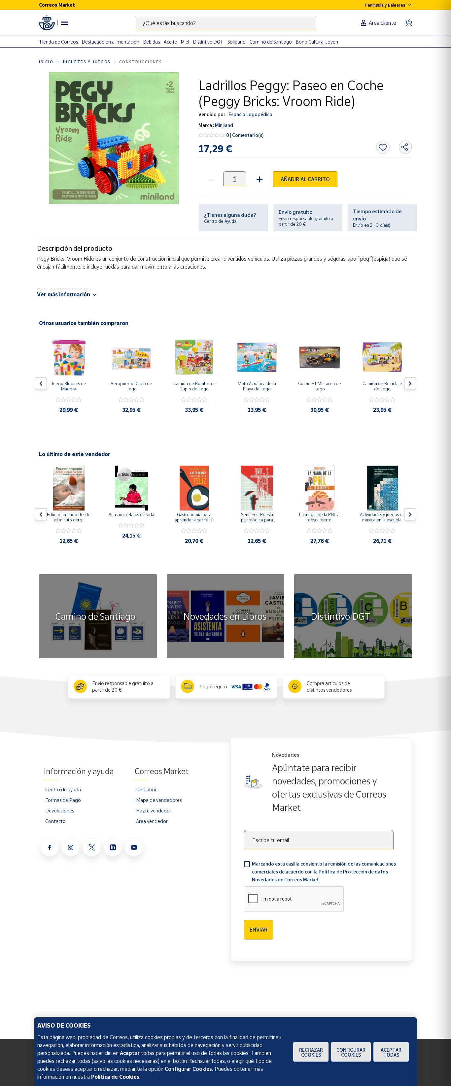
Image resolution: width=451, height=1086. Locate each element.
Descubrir (146, 789)
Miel (185, 42)
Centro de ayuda (63, 789)
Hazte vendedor (153, 810)
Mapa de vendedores (159, 800)
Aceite (170, 42)
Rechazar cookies (311, 1052)
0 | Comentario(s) (245, 135)
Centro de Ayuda (220, 221)
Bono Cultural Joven (317, 42)
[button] (258, 178)
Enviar (258, 929)
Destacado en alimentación (110, 42)
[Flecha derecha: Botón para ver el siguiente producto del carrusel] (410, 383)
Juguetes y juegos (86, 61)
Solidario (236, 42)
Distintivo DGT (208, 42)
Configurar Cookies (350, 1052)
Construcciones (140, 61)
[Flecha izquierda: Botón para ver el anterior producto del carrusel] (41, 383)
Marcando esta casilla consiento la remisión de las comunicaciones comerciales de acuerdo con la (324, 871)
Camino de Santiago (271, 42)
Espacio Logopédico (249, 114)
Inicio (46, 61)
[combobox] (225, 23)
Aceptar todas (391, 1052)
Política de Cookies (115, 1076)
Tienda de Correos (58, 42)
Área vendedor (152, 821)
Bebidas (151, 42)
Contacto (55, 821)
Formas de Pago (63, 800)
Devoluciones (59, 810)
